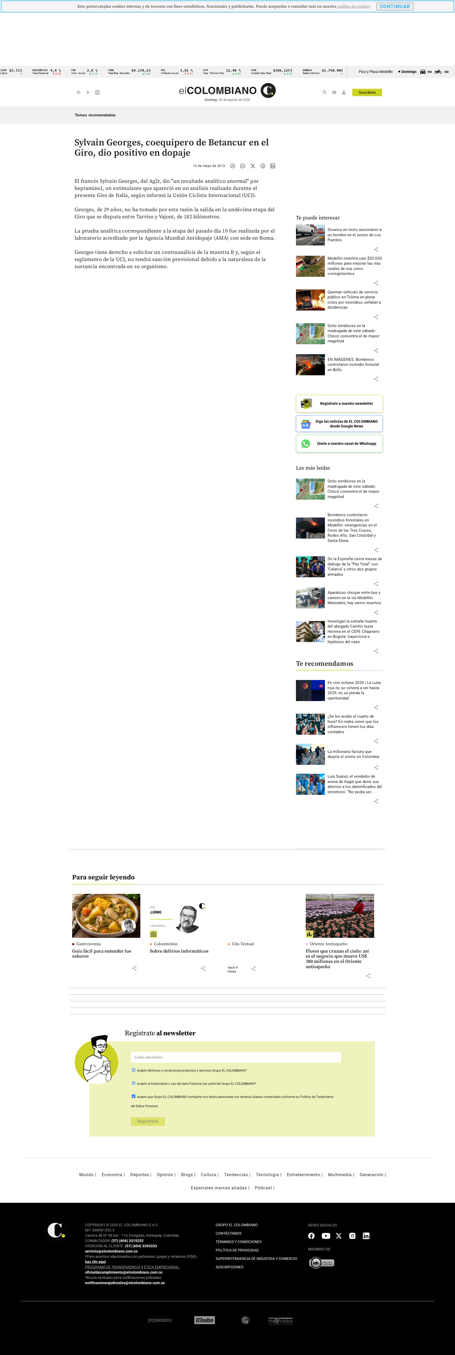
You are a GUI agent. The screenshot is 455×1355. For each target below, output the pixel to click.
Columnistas (165, 944)
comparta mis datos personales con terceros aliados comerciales (234, 1097)
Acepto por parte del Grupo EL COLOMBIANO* (196, 1084)
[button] (376, 249)
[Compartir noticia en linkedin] (272, 166)
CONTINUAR (395, 6)
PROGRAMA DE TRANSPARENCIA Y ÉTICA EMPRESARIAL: (132, 1267)
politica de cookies (354, 6)
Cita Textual (243, 944)
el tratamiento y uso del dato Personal (174, 1084)
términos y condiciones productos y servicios (180, 1070)
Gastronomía (88, 944)
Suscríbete (367, 92)
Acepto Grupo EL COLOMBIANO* (191, 1070)
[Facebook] (262, 166)
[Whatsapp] (242, 166)
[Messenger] (232, 166)
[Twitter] (252, 166)
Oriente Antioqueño (329, 944)
